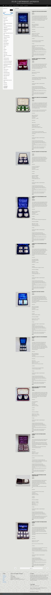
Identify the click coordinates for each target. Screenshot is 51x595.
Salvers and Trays (6, 69)
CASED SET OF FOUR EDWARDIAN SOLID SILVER (39, 197)
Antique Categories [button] (16, 5)
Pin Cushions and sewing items (8, 61)
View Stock (21, 5)
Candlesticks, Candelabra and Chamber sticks (8, 29)
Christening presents (6, 35)
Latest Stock (10, 5)
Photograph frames (6, 59)
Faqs (3, 580)
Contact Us (4, 581)
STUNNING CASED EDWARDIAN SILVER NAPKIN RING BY (39, 475)
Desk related (5, 41)
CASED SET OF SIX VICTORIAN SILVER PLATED (38, 434)
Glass (4, 47)
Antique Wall (26, 5)
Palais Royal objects (6, 58)
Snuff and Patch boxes (6, 72)
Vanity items (5, 78)
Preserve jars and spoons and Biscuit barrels (7, 65)
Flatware (5, 46)
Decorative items (6, 40)
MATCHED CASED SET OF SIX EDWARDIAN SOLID (39, 337)
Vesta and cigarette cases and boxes (8, 81)
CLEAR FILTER (11, 12)
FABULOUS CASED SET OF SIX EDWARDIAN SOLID (39, 98)
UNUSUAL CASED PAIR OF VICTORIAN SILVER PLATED (38, 59)
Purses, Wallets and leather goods (7, 67)
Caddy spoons (5, 27)
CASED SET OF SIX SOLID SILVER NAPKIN (39, 11)
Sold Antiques (6, 86)
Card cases (5, 31)
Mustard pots (5, 52)
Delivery (4, 579)
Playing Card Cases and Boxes (8, 62)
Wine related (5, 84)
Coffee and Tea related (7, 37)
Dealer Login (4, 582)
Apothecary (5, 18)
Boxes (4, 21)
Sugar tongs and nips (6, 75)
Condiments (5, 38)
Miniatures (5, 49)
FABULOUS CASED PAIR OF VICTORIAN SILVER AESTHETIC (39, 387)
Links (3, 578)
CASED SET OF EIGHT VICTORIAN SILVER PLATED (39, 522)
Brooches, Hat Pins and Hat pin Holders (8, 24)
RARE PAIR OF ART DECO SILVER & (38, 291)
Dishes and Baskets (6, 43)
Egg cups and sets (6, 44)
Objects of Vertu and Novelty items (7, 56)
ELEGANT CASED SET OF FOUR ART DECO (39, 152)
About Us (6, 5)
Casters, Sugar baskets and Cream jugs (8, 33)
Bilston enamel (6, 20)
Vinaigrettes (5, 82)
